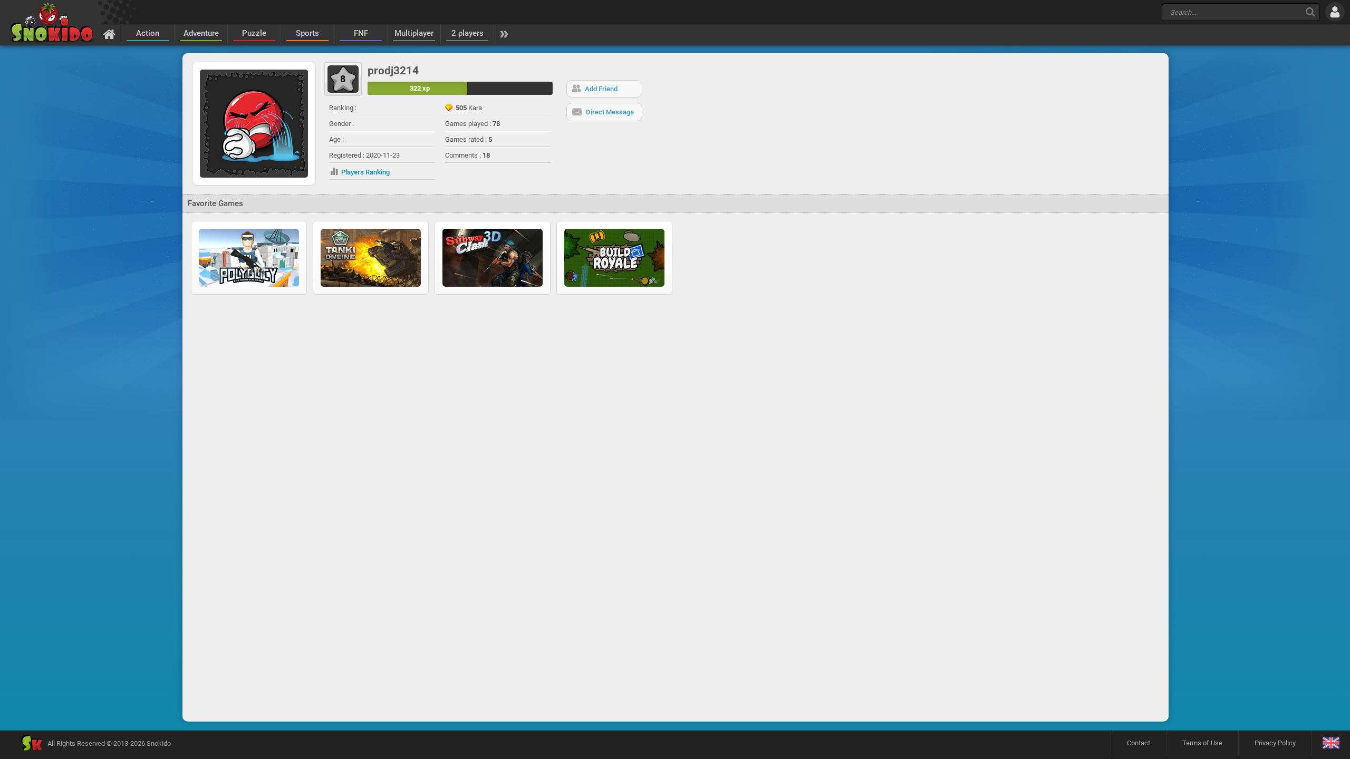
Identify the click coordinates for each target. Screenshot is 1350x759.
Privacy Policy (1275, 743)
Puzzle (254, 33)
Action (147, 33)
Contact (1138, 743)
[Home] (109, 33)
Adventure (201, 33)
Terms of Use (1202, 743)
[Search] (1310, 11)
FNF (361, 33)
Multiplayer (413, 33)
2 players (467, 33)
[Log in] (1335, 12)
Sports (307, 33)
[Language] (1331, 743)
